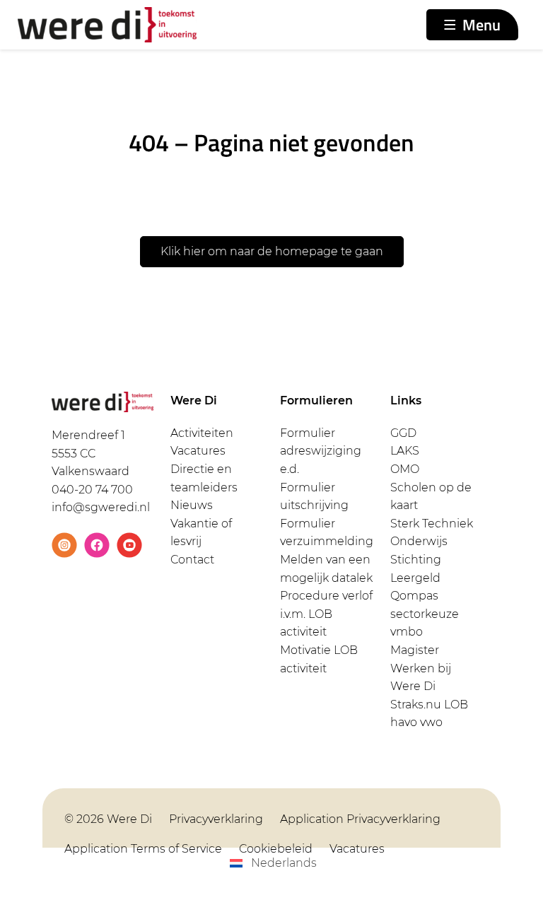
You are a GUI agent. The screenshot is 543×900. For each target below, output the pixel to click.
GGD (403, 433)
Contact (192, 559)
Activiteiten (201, 433)
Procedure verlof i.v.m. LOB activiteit (326, 613)
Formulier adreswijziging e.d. (320, 451)
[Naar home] (107, 25)
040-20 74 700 (92, 489)
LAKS (404, 450)
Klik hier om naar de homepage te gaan (271, 251)
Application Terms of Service (143, 848)
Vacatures (198, 450)
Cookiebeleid (276, 848)
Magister (414, 650)
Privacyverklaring (216, 819)
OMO (404, 469)
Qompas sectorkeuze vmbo (424, 613)
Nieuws (191, 505)
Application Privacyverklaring (360, 819)
